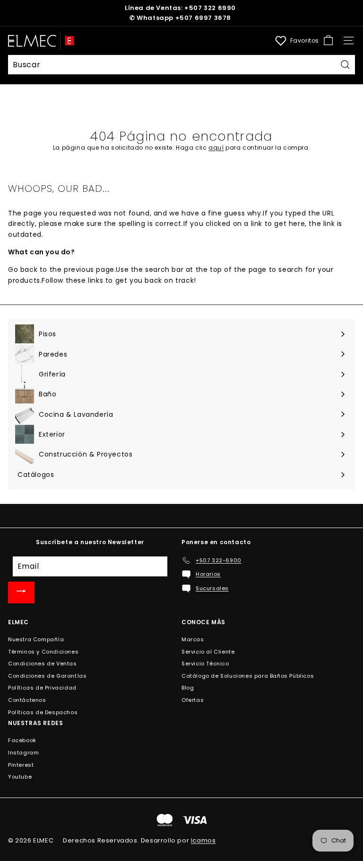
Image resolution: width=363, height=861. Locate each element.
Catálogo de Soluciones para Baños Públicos (248, 676)
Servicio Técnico (205, 663)
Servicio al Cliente (208, 651)
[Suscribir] (21, 592)
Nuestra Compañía (36, 639)
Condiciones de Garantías (47, 676)
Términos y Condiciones (43, 651)
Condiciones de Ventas (42, 663)
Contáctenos (27, 700)
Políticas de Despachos (43, 712)
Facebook (22, 740)
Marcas (193, 639)
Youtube (20, 776)
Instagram (23, 752)
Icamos (203, 840)
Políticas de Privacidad (42, 687)
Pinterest (21, 765)
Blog (188, 687)
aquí (216, 148)
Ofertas (193, 700)
